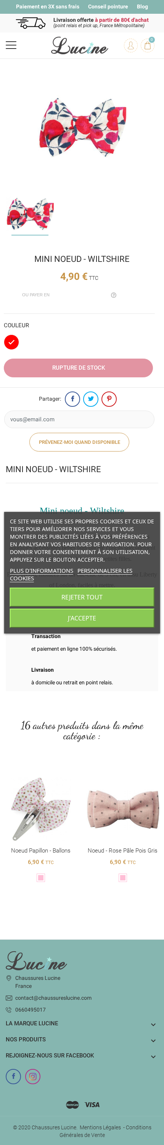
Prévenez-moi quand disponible (79, 442)
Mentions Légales (100, 1127)
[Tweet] (90, 399)
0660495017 (30, 1010)
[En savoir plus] (49, 771)
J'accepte (82, 618)
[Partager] (72, 399)
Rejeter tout (82, 597)
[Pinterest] (109, 399)
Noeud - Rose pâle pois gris (41, 850)
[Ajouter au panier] (33, 771)
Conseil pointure (108, 6)
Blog (142, 6)
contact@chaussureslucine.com (53, 998)
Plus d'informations (41, 570)
